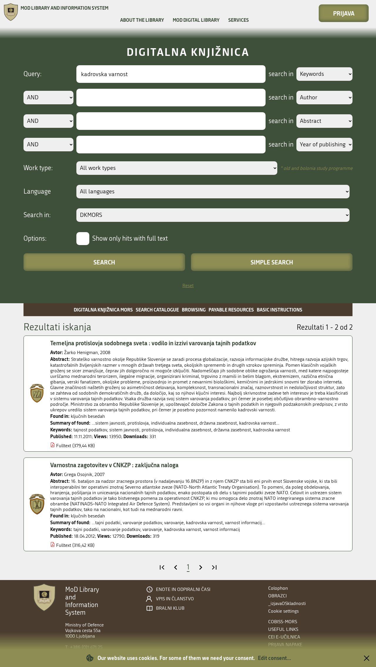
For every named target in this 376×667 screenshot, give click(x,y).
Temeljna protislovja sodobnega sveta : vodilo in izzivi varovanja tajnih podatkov (153, 343)
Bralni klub (170, 608)
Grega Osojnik (78, 474)
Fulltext (63, 445)
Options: (35, 238)
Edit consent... (274, 658)
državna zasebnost (232, 430)
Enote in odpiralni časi (183, 589)
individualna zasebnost (188, 430)
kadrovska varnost (271, 430)
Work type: (38, 168)
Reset (188, 285)
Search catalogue (157, 309)
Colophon (278, 588)
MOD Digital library (196, 19)
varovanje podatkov (120, 529)
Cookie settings (283, 611)
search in (280, 74)
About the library (142, 19)
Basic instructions (279, 309)
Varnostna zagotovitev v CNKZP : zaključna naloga (114, 465)
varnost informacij (221, 529)
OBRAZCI (277, 596)
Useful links (283, 629)
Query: (33, 74)
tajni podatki (86, 529)
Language (37, 191)
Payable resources (231, 309)
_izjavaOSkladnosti (287, 603)
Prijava (344, 13)
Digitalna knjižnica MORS (103, 309)
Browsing (194, 309)
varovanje (152, 529)
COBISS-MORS (282, 621)
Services (238, 19)
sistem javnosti (124, 430)
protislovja (152, 430)
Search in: (37, 215)
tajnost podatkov (90, 430)
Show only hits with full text (130, 238)
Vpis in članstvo (175, 598)
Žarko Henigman (81, 352)
